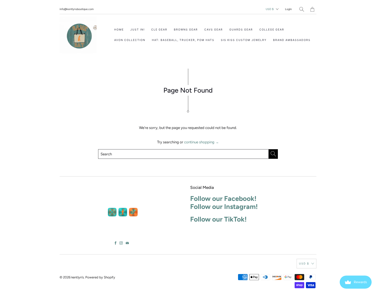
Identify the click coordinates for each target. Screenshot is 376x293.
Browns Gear (186, 29)
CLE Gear (159, 29)
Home (119, 29)
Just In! (137, 29)
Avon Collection (129, 40)
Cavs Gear (213, 29)
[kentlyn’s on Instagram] (121, 243)
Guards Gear (241, 29)
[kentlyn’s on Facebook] (115, 243)
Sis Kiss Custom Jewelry (244, 40)
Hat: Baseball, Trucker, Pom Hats (183, 40)
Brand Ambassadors (292, 40)
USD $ (270, 9)
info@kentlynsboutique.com (77, 9)
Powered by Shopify (100, 277)
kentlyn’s (77, 277)
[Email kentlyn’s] (127, 243)
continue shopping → (201, 142)
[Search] (301, 9)
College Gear (271, 29)
